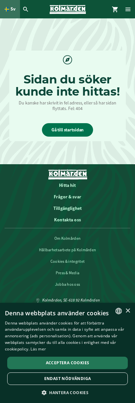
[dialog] (67, 353)
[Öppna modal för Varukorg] (115, 9)
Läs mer (38, 349)
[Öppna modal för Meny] (128, 9)
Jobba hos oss (67, 284)
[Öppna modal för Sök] (26, 9)
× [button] (127, 310)
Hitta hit (67, 185)
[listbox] (118, 311)
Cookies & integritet (67, 261)
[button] (67, 392)
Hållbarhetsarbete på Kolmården (67, 250)
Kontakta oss (67, 220)
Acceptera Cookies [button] (67, 363)
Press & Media (68, 273)
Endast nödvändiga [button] (67, 378)
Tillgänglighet (67, 208)
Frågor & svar (67, 197)
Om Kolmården (67, 238)
